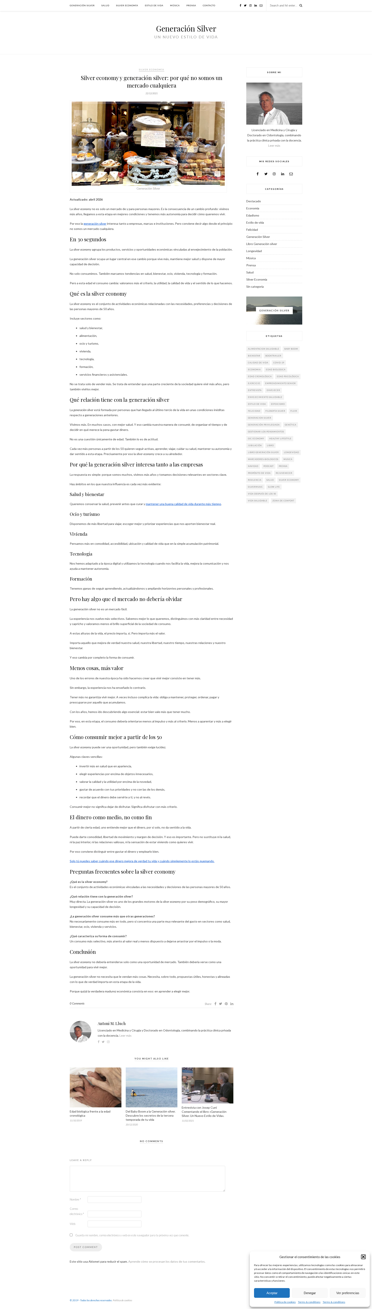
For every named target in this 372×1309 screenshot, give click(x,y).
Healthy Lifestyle (280, 438)
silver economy (289, 480)
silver (102, 223)
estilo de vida (257, 404)
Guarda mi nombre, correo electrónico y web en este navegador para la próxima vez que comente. (132, 1235)
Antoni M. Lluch (112, 1023)
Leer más (125, 1035)
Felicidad (252, 229)
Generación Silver (82, 5)
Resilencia (254, 480)
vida (154, 861)
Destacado (253, 201)
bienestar (254, 356)
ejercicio (254, 383)
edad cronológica (260, 376)
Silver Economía (127, 5)
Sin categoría (255, 286)
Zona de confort (283, 500)
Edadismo (252, 215)
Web (72, 1224)
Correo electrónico (77, 1211)
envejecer (273, 390)
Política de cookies (285, 1302)
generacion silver (259, 418)
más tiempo (213, 504)
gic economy (256, 438)
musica (288, 459)
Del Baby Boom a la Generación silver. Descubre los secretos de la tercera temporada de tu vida (150, 1115)
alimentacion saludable (263, 349)
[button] (363, 1257)
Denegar (310, 1293)
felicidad (254, 411)
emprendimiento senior (280, 383)
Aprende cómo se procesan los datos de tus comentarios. (166, 1261)
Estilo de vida (154, 5)
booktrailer (273, 356)
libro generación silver (263, 452)
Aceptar (272, 1293)
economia (254, 369)
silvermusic (255, 487)
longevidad (291, 452)
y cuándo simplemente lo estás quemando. (185, 861)
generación (91, 223)
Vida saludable (257, 500)
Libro (270, 445)
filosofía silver (275, 411)
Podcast (269, 466)
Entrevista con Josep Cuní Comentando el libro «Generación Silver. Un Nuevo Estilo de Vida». (204, 1112)
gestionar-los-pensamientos (266, 431)
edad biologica (275, 369)
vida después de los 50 (262, 494)
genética (290, 425)
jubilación (255, 445)
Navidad (253, 466)
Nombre (75, 1199)
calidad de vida (258, 362)
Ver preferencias (347, 1293)
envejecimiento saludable (265, 397)
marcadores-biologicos (263, 459)
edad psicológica (288, 376)
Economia (252, 208)
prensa (283, 466)
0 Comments (77, 1003)
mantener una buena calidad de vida (170, 504)
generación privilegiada (264, 425)
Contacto (209, 5)
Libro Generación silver (261, 244)
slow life (274, 487)
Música (175, 5)
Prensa (191, 5)
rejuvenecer (284, 473)
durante (199, 504)
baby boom (291, 349)
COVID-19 (278, 362)
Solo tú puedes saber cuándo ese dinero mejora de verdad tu (111, 861)
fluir (293, 411)
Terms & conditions (309, 1302)
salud (270, 480)
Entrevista (255, 390)
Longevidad (254, 251)
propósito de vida (259, 473)
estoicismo (278, 404)
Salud (105, 5)
